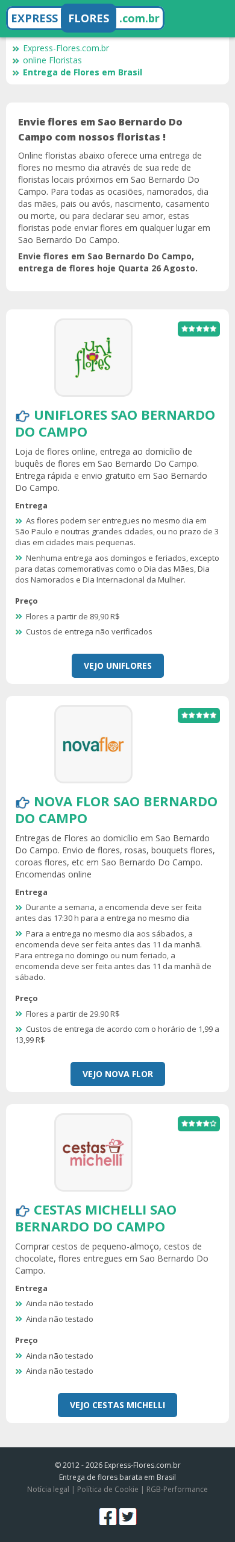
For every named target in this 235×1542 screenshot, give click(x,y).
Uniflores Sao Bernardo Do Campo (115, 422)
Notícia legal (48, 1489)
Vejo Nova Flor (118, 1073)
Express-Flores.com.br (66, 48)
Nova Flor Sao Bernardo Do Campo (116, 809)
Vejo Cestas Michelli (117, 1405)
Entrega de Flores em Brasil (82, 72)
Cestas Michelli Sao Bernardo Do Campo (96, 1217)
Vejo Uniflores (118, 665)
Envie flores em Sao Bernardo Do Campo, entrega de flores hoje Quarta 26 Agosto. (108, 262)
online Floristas (52, 60)
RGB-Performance (177, 1489)
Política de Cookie (108, 1489)
